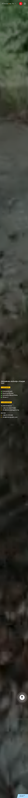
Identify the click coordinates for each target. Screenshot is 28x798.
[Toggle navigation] (25, 4)
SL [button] (13, 3)
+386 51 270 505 (8, 415)
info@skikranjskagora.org (11, 410)
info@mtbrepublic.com (10, 417)
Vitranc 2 (5, 397)
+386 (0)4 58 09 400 (9, 408)
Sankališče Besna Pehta (10, 395)
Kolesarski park (7, 391)
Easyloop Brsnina (8, 393)
